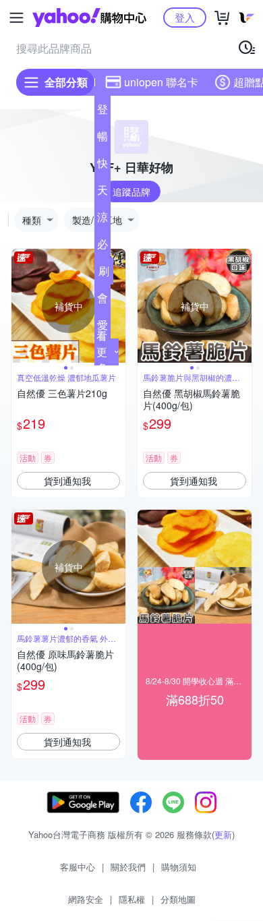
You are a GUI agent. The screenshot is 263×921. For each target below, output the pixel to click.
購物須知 (178, 866)
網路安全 (85, 899)
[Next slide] (116, 306)
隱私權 (132, 899)
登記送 (102, 112)
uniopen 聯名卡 (161, 82)
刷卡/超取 (104, 274)
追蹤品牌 (131, 191)
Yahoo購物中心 (89, 17)
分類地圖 (178, 899)
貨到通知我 (67, 480)
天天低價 (102, 193)
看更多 (101, 352)
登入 (185, 17)
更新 (223, 834)
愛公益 (102, 327)
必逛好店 (102, 247)
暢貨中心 (102, 139)
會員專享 (102, 300)
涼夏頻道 (102, 220)
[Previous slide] (20, 306)
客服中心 (77, 866)
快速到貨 (102, 166)
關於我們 (128, 866)
